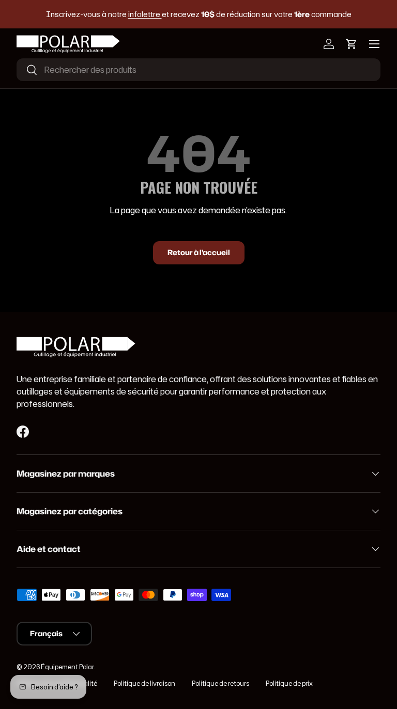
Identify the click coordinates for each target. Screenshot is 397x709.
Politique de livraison (144, 683)
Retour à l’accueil (198, 252)
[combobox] (198, 69)
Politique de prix (289, 683)
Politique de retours (220, 683)
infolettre (145, 14)
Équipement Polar (67, 667)
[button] (351, 44)
